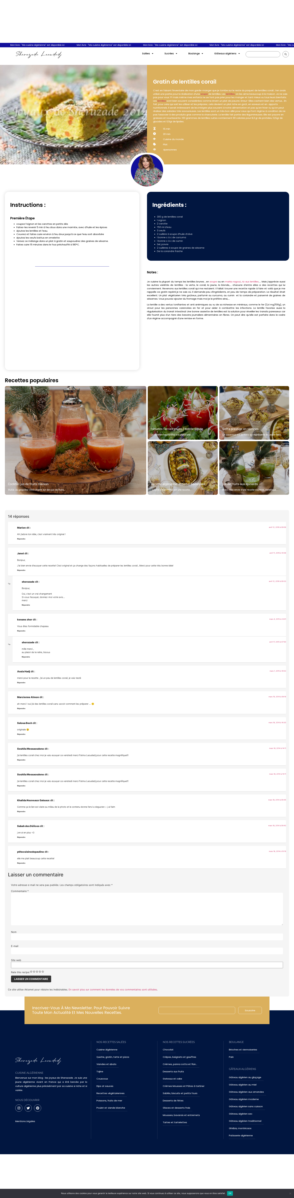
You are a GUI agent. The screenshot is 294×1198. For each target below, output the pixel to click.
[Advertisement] (147, 21)
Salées (146, 53)
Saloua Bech (24, 723)
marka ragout (232, 281)
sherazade (28, 581)
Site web (16, 960)
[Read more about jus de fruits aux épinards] (254, 468)
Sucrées (169, 53)
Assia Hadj (23, 671)
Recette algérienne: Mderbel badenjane (178, 484)
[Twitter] (28, 1108)
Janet (20, 553)
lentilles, (231, 94)
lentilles (162, 100)
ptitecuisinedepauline (30, 851)
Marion (21, 527)
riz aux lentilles (250, 281)
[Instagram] (18, 1108)
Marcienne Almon (28, 697)
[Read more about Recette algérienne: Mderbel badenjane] (183, 468)
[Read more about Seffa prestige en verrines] (254, 413)
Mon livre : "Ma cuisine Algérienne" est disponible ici (84, 45)
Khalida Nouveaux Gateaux (33, 800)
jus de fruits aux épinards (240, 484)
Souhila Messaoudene (30, 748)
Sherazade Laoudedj (39, 54)
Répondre (21, 539)
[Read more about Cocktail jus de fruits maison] (75, 440)
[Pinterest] (37, 1108)
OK (230, 1193)
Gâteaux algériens (225, 53)
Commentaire (20, 891)
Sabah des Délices (28, 826)
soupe (204, 94)
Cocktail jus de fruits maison (28, 484)
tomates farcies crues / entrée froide (177, 429)
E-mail (14, 946)
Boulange (194, 53)
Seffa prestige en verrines (240, 429)
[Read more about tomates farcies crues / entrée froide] (183, 413)
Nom (14, 932)
